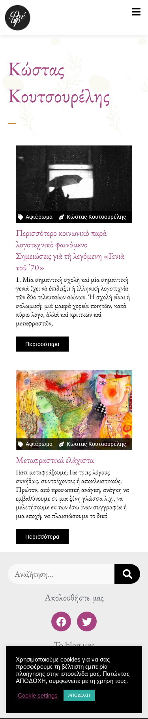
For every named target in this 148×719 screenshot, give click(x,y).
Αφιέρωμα (39, 217)
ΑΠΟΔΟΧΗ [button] (79, 695)
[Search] (127, 574)
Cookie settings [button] (38, 695)
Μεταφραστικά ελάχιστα (55, 460)
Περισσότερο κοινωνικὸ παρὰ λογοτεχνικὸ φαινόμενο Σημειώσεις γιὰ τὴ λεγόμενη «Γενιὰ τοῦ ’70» (70, 250)
